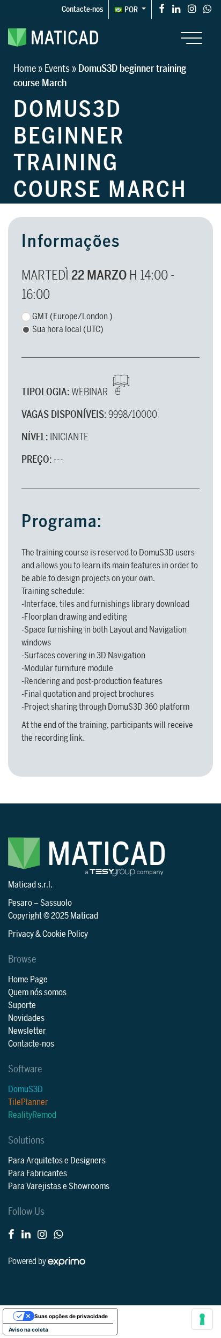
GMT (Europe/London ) (72, 316)
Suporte (22, 1005)
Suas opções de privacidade (71, 1316)
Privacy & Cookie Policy (48, 934)
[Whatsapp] (207, 8)
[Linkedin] (176, 8)
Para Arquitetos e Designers (57, 1161)
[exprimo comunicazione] (66, 1261)
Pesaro (20, 903)
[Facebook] (161, 8)
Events (57, 68)
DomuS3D (25, 1089)
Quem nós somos (37, 992)
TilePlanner (28, 1102)
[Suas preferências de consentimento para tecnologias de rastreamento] (202, 1319)
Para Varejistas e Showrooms (58, 1186)
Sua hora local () (68, 329)
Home (24, 68)
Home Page (28, 980)
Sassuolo (56, 903)
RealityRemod (32, 1115)
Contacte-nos (82, 9)
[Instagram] (191, 8)
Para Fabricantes (37, 1173)
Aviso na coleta (28, 1329)
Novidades (26, 1018)
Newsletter (27, 1031)
